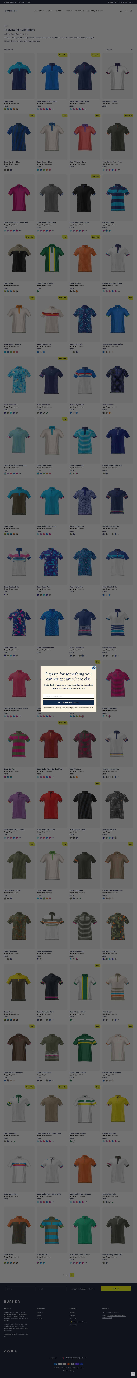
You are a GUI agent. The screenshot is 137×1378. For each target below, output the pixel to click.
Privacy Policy (68, 707)
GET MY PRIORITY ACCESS (68, 703)
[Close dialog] (94, 668)
